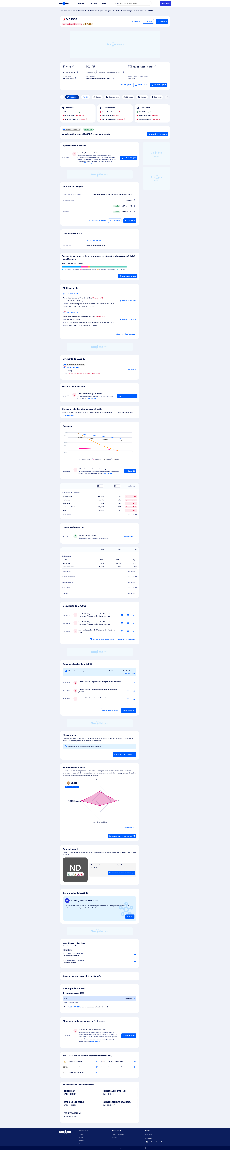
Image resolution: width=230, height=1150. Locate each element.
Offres (104, 3)
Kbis (86, 97)
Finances (143, 97)
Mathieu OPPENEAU (74, 1007)
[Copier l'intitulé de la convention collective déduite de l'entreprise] (134, 194)
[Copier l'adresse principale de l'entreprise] (155, 66)
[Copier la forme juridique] (113, 78)
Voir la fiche (132, 369)
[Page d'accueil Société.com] (64, 3)
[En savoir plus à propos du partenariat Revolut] (97, 1067)
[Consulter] (128, 615)
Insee (129, 78)
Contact (98, 97)
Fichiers (81, 1137)
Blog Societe (148, 1134)
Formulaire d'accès (68, 415)
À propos (121, 1148)
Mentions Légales (167, 1148)
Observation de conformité (75, 365)
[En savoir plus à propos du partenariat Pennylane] (135, 1067)
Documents (157, 97)
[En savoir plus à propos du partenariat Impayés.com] (135, 1061)
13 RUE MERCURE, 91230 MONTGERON (140, 67)
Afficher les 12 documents (126, 639)
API (80, 1143)
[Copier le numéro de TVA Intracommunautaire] (76, 78)
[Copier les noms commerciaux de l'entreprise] (134, 200)
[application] (100, 442)
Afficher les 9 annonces (110, 710)
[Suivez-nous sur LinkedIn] (147, 1141)
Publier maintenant (129, 710)
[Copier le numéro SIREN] (73, 66)
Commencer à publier (130, 673)
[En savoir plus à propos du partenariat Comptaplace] (97, 1072)
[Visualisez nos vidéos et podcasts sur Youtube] (156, 1141)
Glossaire (114, 1137)
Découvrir (130, 916)
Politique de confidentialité (153, 1148)
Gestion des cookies (139, 1148)
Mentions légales (125, 85)
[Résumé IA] (122, 615)
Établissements (114, 97)
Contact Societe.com (118, 1134)
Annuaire (81, 1140)
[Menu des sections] (62, 97)
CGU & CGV (129, 1148)
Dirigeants (129, 97)
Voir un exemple (88, 163)
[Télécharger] (134, 615)
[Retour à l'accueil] (65, 1132)
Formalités (93, 3)
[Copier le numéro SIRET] (77, 72)
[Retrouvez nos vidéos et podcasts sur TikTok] (161, 1141)
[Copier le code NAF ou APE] (123, 72)
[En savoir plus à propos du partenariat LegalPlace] (97, 1061)
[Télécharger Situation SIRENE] (134, 206)
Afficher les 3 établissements (125, 334)
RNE (133, 78)
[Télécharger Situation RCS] (134, 212)
